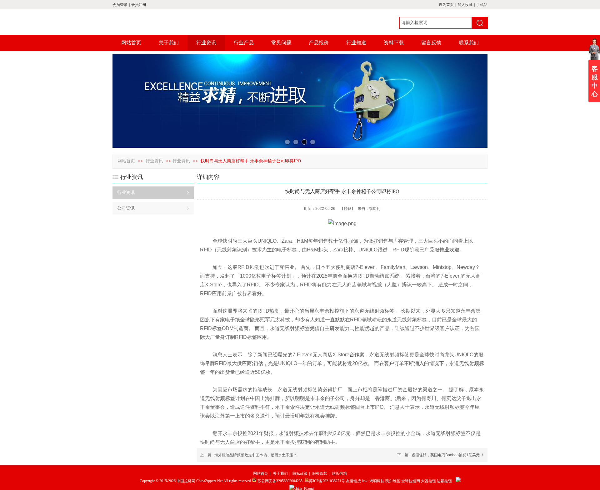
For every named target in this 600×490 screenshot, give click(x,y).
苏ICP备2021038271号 (327, 481)
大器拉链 (428, 481)
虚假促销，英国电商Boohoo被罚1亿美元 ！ (448, 455)
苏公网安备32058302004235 (280, 481)
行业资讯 (155, 161)
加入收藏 (465, 4)
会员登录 (120, 4)
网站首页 (126, 161)
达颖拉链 (444, 481)
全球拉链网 (410, 481)
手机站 (482, 4)
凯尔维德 (392, 481)
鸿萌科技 (376, 481)
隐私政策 (300, 473)
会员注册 (138, 4)
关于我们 (280, 473)
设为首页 (446, 4)
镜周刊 (374, 208)
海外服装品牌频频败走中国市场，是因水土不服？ (255, 455)
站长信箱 (339, 473)
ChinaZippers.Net (209, 481)
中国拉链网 (186, 481)
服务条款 (319, 473)
